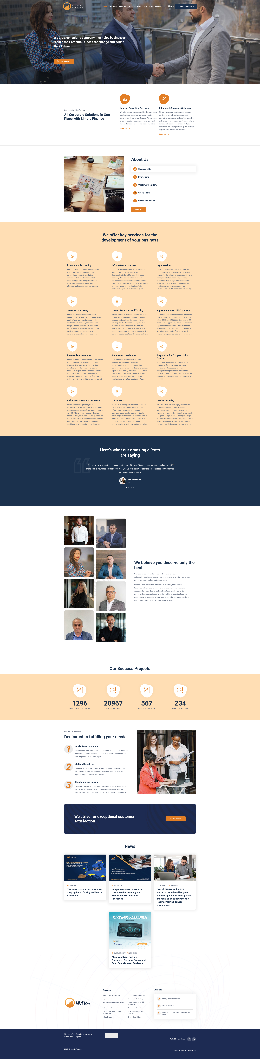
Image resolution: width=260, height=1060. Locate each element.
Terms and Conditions (180, 1050)
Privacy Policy (192, 1050)
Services (113, 6)
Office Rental (118, 400)
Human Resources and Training (127, 310)
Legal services (164, 265)
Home (105, 6)
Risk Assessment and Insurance (83, 400)
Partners (131, 6)
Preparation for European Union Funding (112, 1012)
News (139, 6)
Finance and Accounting (79, 265)
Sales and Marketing (77, 310)
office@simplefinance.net (171, 999)
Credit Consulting (165, 400)
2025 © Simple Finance (73, 1049)
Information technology (124, 265)
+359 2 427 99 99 (168, 1006)
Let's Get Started (175, 819)
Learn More (124, 128)
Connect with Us (63, 61)
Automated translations (124, 355)
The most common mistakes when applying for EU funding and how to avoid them (84, 892)
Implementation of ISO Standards (173, 310)
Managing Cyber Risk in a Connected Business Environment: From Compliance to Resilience (129, 960)
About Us (122, 6)
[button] (126, 487)
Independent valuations (79, 355)
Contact (158, 6)
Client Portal (148, 6)
